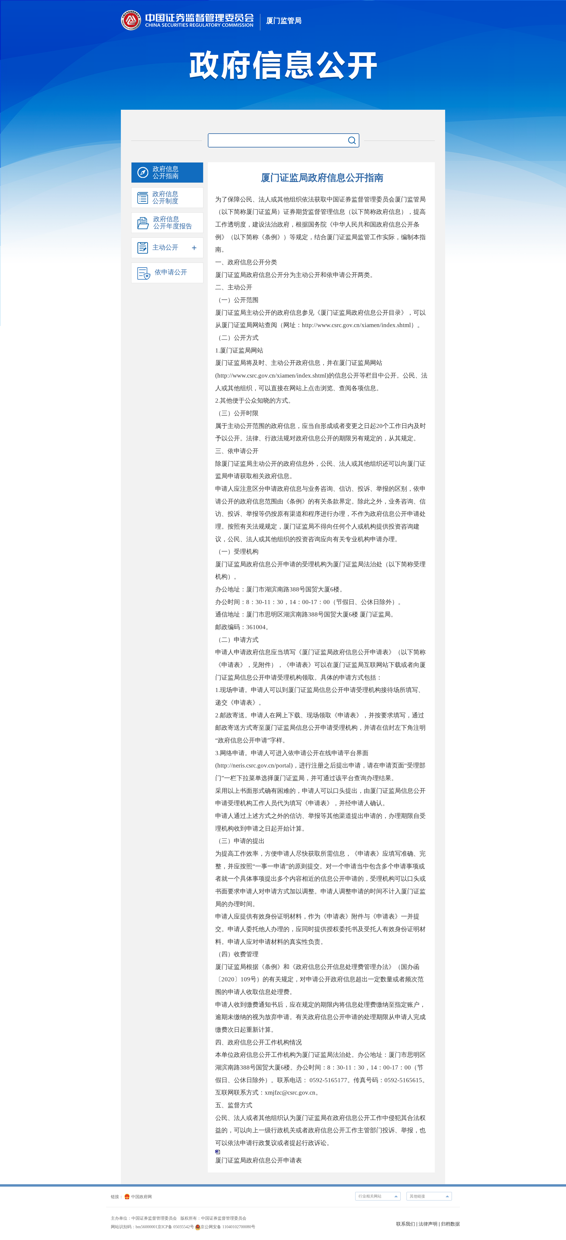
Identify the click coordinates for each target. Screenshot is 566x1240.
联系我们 (405, 1223)
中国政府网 (141, 1197)
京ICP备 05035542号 (175, 1227)
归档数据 (450, 1223)
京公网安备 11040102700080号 (227, 1227)
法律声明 (428, 1223)
